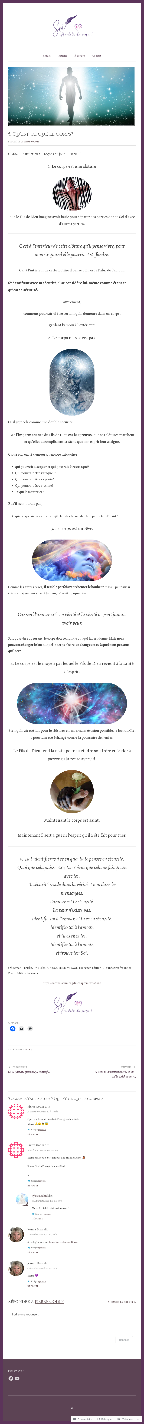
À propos (80, 55)
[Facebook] (11, 1378)
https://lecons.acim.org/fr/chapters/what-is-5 (72, 983)
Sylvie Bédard (40, 1196)
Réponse (33, 1134)
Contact (96, 55)
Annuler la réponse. (122, 1302)
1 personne (42, 1129)
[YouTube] (17, 1378)
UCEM (28, 1049)
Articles (63, 55)
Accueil (47, 55)
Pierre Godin (49, 1301)
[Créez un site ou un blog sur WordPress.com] (72, 1408)
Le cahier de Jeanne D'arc (63, 1242)
